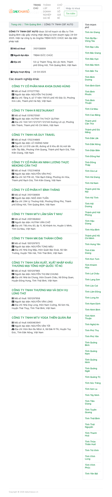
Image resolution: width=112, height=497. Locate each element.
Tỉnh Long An (92, 297)
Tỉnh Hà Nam (91, 183)
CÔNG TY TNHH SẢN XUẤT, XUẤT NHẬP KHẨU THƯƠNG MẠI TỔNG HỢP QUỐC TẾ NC (42, 264)
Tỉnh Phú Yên (92, 336)
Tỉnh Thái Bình (92, 418)
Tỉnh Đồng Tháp (90, 163)
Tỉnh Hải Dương (89, 205)
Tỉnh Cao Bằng (92, 115)
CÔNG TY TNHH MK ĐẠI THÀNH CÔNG (37, 238)
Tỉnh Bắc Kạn (92, 59)
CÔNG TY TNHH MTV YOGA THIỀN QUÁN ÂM (41, 317)
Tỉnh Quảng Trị (92, 377)
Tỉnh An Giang (92, 32)
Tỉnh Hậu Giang (89, 222)
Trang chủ (16, 24)
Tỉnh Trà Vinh (92, 450)
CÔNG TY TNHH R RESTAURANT (33, 110)
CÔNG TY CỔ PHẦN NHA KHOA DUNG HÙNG (41, 86)
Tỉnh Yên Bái (91, 473)
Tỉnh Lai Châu (92, 273)
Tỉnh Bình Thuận (90, 101)
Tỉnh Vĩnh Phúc (90, 466)
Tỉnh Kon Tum (92, 259)
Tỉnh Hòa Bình (92, 229)
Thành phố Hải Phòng (92, 213)
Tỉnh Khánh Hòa (91, 266)
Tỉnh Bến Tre (91, 71)
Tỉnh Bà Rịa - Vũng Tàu (91, 39)
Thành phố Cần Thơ (90, 122)
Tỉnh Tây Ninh (92, 395)
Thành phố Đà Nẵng (92, 131)
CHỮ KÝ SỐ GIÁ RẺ (59, 11)
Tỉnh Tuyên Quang (91, 411)
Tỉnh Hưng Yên (92, 244)
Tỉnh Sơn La (91, 389)
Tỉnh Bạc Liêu (92, 47)
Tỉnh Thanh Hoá (91, 434)
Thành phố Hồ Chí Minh (92, 237)
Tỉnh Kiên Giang (90, 251)
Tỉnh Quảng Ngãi (91, 369)
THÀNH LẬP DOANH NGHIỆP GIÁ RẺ (47, 11)
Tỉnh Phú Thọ (92, 330)
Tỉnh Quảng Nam (91, 352)
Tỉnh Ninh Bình (92, 309)
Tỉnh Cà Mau (91, 109)
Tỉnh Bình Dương (90, 78)
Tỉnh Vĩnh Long (90, 457)
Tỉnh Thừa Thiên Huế (90, 442)
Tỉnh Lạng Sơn (92, 279)
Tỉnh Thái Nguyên (90, 425)
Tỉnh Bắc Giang (93, 53)
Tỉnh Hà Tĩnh (91, 197)
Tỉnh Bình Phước (90, 93)
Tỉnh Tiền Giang (90, 402)
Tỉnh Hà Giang (92, 177)
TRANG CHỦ (37, 7)
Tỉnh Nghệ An (92, 324)
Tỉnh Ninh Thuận (90, 317)
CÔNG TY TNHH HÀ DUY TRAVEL (33, 134)
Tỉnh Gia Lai (91, 171)
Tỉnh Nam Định (92, 303)
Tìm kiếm (70, 13)
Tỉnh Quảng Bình (32, 24)
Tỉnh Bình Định (92, 85)
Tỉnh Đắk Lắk (91, 138)
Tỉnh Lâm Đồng (93, 291)
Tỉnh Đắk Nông (93, 144)
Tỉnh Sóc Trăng (93, 383)
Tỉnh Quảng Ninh (91, 361)
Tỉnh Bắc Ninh (92, 65)
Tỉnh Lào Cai (91, 285)
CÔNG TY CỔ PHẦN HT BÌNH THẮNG (36, 189)
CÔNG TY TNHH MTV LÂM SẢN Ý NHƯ (37, 214)
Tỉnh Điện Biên (92, 150)
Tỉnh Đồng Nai (92, 156)
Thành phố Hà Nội (92, 190)
